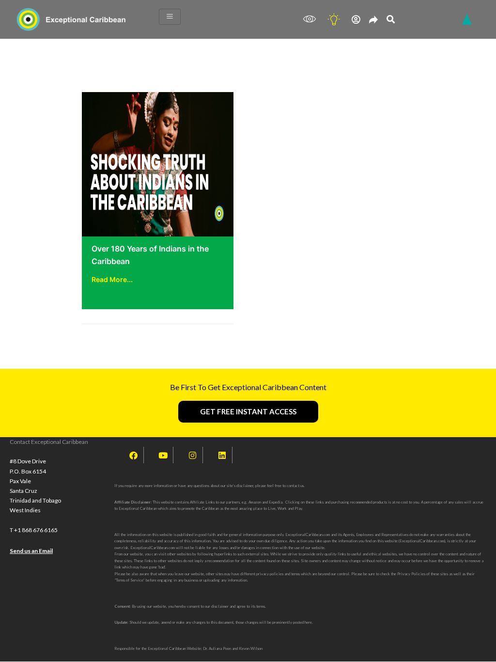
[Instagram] (192, 455)
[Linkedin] (222, 455)
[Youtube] (163, 455)
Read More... (112, 279)
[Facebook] (133, 455)
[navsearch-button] (391, 20)
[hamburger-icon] (170, 17)
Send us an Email (31, 550)
